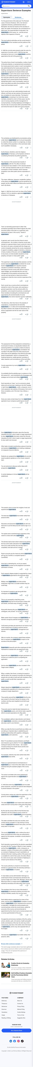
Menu (29, 2)
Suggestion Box (21, 1018)
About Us (19, 1000)
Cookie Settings (21, 1012)
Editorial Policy (21, 1009)
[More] (31, 36)
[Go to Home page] (8, 2)
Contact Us (20, 1003)
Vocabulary (4, 1012)
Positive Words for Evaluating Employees (20, 964)
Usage (3, 1015)
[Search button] (28, 6)
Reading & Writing (6, 1018)
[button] (24, 2)
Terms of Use (20, 1015)
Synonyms (6, 17)
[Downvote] (27, 36)
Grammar (4, 1009)
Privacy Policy (20, 1006)
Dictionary (4, 1000)
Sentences (18, 17)
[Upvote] (22, 36)
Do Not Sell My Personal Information (16, 1047)
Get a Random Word (16, 1030)
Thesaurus (4, 1003)
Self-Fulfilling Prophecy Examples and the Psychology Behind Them (21, 975)
